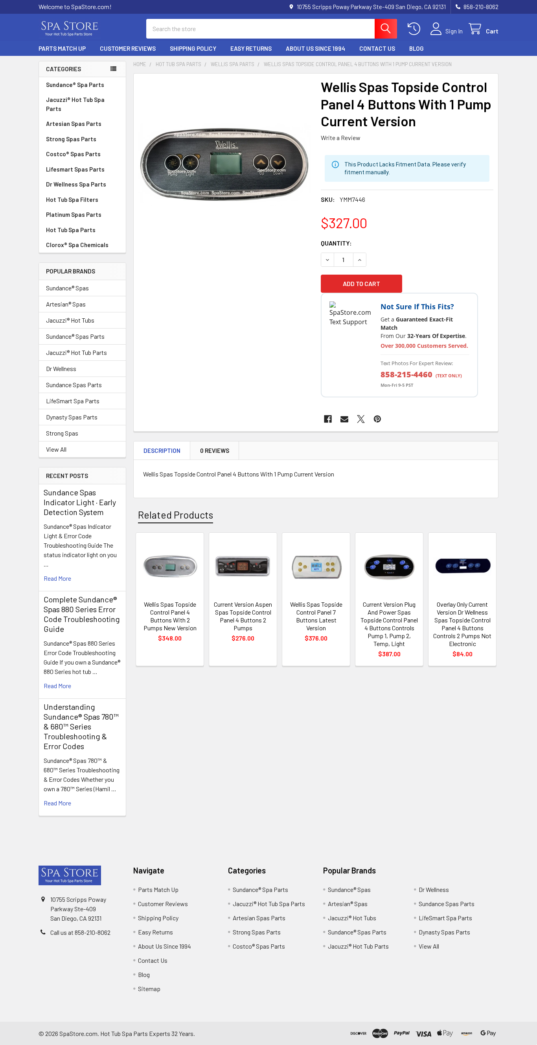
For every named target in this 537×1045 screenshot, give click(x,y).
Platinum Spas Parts (73, 214)
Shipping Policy (193, 48)
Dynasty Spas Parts (71, 417)
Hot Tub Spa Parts (71, 229)
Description (161, 450)
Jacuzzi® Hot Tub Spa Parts (75, 104)
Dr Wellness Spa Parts (76, 184)
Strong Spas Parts (71, 138)
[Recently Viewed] (415, 29)
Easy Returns (251, 48)
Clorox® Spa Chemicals (77, 244)
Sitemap (149, 988)
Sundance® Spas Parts (75, 336)
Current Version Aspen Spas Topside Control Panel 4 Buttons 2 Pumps (243, 615)
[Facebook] (328, 419)
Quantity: (336, 243)
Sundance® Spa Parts (75, 84)
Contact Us (377, 48)
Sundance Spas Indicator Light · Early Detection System (80, 502)
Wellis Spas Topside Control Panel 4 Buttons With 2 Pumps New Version (170, 615)
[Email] (344, 419)
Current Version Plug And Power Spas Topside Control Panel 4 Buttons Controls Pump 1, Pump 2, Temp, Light (389, 623)
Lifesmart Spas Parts (75, 169)
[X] (361, 419)
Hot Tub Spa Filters (72, 199)
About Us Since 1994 (315, 48)
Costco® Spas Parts (73, 153)
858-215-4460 (406, 374)
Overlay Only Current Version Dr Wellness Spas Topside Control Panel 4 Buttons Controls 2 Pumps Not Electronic (462, 623)
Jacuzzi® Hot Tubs (70, 320)
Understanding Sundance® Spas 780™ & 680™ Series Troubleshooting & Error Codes (81, 726)
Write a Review (340, 137)
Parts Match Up (62, 48)
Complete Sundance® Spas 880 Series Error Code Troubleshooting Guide (82, 614)
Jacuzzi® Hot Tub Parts (76, 352)
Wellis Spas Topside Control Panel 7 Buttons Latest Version (316, 615)
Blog (416, 48)
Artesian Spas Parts (73, 123)
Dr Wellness (61, 368)
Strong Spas (62, 433)
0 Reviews (214, 450)
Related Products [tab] (175, 515)
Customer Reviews (128, 48)
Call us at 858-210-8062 (80, 932)
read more (57, 578)
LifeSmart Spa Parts (72, 400)
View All (56, 449)
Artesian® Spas (66, 304)
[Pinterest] (377, 419)
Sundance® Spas (67, 288)
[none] (224, 164)
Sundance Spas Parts (74, 384)
